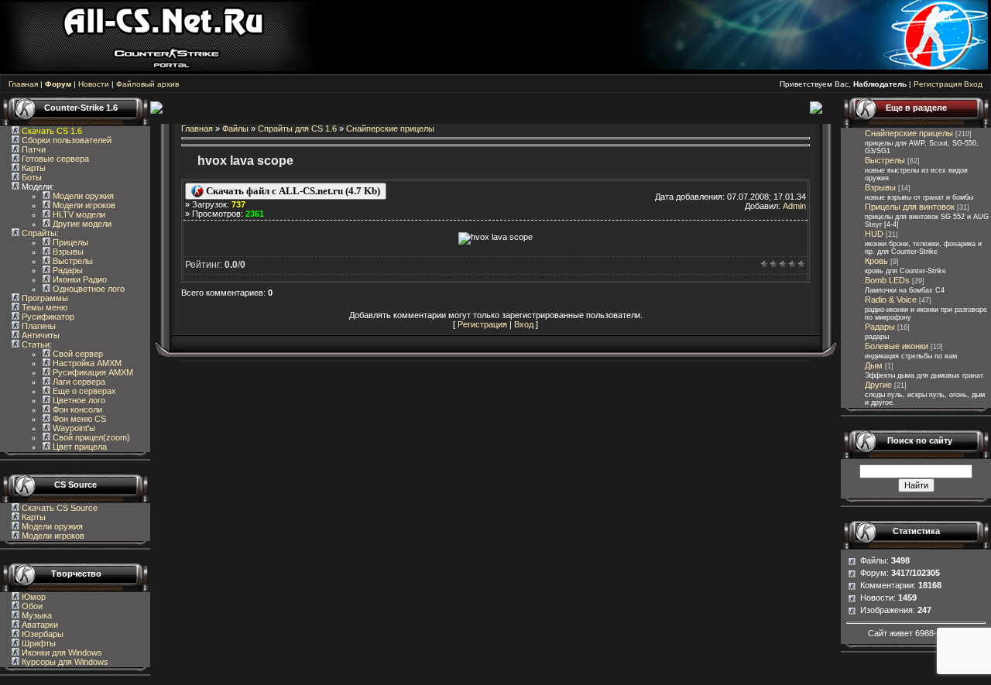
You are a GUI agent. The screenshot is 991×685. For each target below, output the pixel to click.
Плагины (37, 326)
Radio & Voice (891, 299)
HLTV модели (77, 214)
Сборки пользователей (66, 140)
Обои (31, 606)
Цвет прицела (78, 446)
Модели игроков (82, 205)
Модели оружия (82, 195)
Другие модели (80, 223)
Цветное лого (77, 400)
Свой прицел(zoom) (90, 437)
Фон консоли (76, 409)
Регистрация (938, 84)
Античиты (39, 335)
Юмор (32, 596)
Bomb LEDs (887, 280)
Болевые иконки (896, 346)
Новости (93, 84)
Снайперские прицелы (390, 128)
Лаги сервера (77, 381)
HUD (874, 233)
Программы (43, 298)
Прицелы (69, 242)
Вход (973, 84)
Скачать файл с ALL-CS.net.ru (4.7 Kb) (292, 191)
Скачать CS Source (60, 507)
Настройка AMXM (86, 363)
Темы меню (43, 307)
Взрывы (67, 251)
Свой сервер (76, 353)
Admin (794, 206)
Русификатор (46, 316)
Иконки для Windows (60, 652)
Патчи (32, 149)
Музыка (35, 615)
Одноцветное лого (87, 288)
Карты (32, 168)
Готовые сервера (54, 158)
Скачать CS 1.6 (52, 130)
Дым (874, 365)
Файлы (235, 128)
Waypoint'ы (72, 428)
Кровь (876, 260)
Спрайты (38, 233)
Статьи (34, 344)
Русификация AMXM (91, 372)
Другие (878, 384)
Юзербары (41, 634)
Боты (30, 177)
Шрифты (37, 643)
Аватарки (38, 624)
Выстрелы (71, 260)
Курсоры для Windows (63, 661)
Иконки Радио (78, 279)
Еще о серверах (83, 391)
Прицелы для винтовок (910, 206)
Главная (23, 84)
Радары (66, 270)
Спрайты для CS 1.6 (297, 128)
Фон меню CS (78, 418)
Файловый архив (147, 84)
